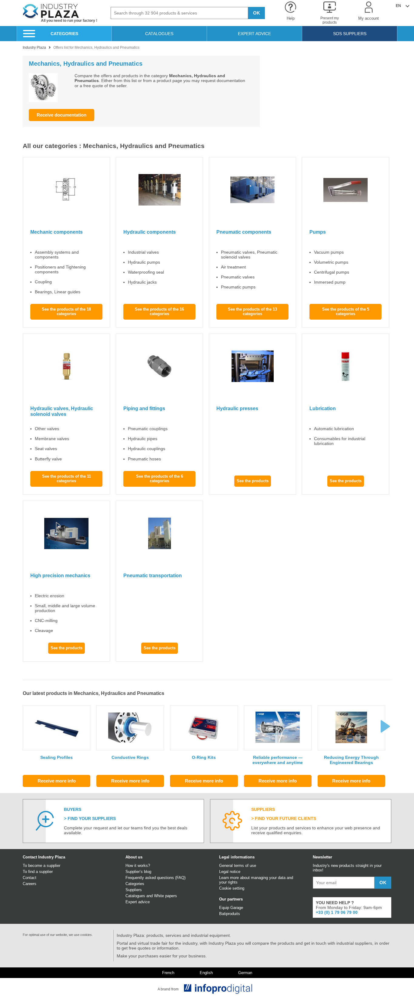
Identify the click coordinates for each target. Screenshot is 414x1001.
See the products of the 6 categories (159, 478)
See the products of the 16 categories (159, 311)
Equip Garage (231, 907)
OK (256, 12)
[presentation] (385, 726)
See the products (253, 481)
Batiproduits (229, 913)
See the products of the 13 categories (252, 311)
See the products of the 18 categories (66, 311)
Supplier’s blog (138, 871)
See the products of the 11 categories (66, 478)
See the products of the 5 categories (345, 311)
